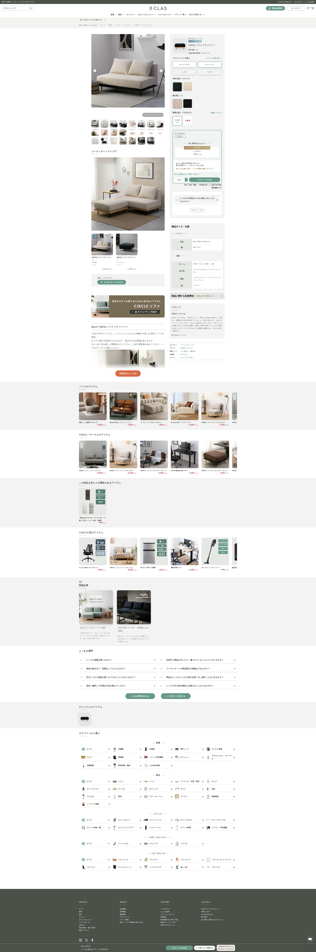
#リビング (184, 354)
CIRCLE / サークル (187, 348)
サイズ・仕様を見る (213, 58)
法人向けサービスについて (210, 909)
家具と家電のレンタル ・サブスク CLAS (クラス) (18, 2)
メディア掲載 (124, 920)
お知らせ (82, 925)
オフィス (82, 917)
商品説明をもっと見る (128, 373)
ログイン (297, 8)
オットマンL (210, 65)
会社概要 (123, 909)
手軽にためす (205, 912)
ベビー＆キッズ (84, 922)
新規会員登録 (277, 8)
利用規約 (163, 917)
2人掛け (210, 72)
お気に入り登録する (206, 948)
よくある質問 (309, 2)
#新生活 (192, 351)
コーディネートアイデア (151, 115)
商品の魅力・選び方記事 (87, 928)
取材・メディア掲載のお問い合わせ (131, 922)
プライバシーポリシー (167, 914)
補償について (215, 113)
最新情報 (123, 914)
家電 (80, 912)
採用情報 (123, 912)
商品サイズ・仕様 (180, 226)
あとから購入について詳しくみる (185, 174)
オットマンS (184, 65)
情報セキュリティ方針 (167, 922)
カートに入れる (206, 180)
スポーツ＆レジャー (85, 920)
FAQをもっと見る (197, 210)
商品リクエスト (84, 930)
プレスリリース (125, 917)
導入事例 (204, 917)
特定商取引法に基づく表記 (169, 920)
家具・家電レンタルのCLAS (88, 25)
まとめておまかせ (207, 914)
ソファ (117, 25)
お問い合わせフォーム (167, 925)
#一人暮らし (185, 351)
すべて (103, 25)
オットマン (127, 25)
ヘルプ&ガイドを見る (174, 696)
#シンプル (184, 357)
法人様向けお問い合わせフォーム (212, 920)
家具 (110, 25)
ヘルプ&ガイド (298, 2)
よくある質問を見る (139, 696)
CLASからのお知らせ (284, 2)
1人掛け (184, 72)
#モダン (191, 357)
